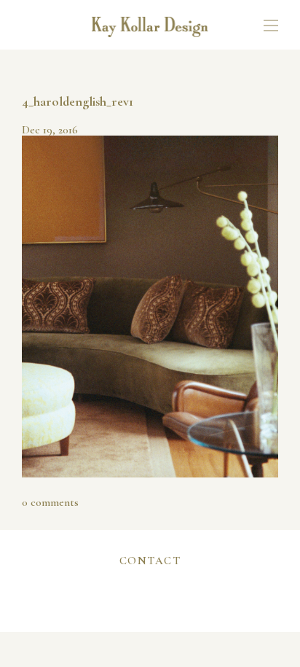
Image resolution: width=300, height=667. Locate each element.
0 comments (50, 502)
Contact (150, 560)
